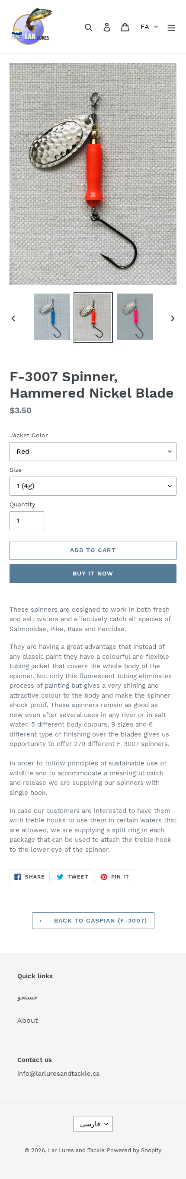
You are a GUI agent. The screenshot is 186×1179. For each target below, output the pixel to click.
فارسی (90, 1124)
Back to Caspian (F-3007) (100, 920)
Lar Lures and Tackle (76, 1150)
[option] (52, 317)
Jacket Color (29, 435)
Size (16, 469)
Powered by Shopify (134, 1150)
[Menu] (171, 26)
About (27, 1020)
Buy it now (93, 573)
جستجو (27, 997)
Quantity (22, 504)
